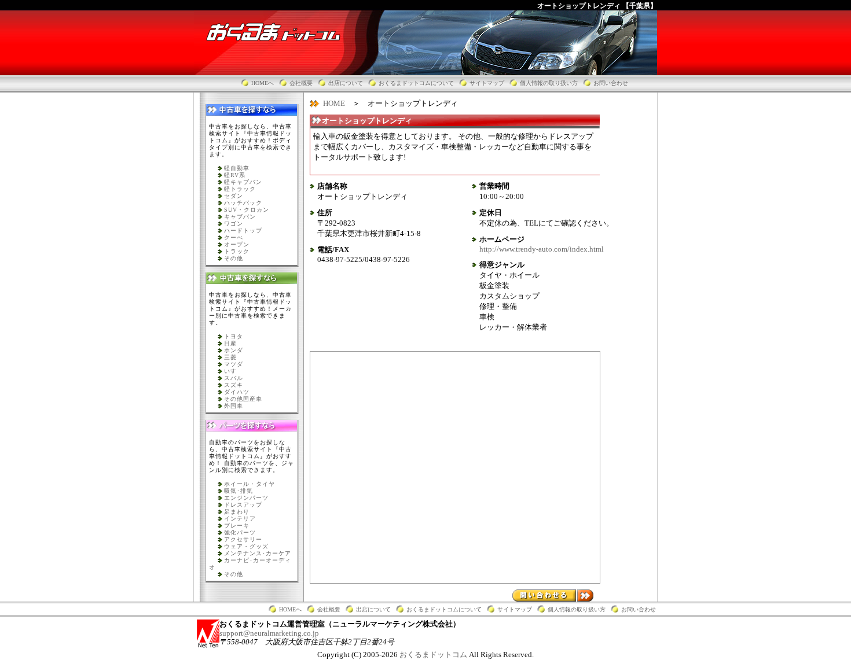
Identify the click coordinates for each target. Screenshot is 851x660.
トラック (237, 251)
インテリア (240, 518)
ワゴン (233, 223)
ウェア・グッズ (246, 546)
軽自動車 (237, 168)
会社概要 (301, 83)
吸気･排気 (238, 491)
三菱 (230, 357)
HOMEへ (262, 83)
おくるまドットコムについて (416, 83)
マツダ (233, 364)
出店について (345, 83)
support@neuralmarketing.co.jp (269, 633)
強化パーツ (240, 532)
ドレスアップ (243, 505)
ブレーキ (237, 525)
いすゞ (233, 371)
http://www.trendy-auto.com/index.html (541, 249)
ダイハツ (237, 392)
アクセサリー (243, 539)
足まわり (237, 511)
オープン (237, 244)
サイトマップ (486, 83)
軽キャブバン (243, 182)
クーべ (233, 237)
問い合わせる (552, 595)
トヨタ (233, 336)
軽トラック (240, 189)
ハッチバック (243, 203)
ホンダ (233, 350)
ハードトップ (243, 230)
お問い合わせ (610, 83)
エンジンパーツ (246, 498)
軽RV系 (234, 175)
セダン (233, 196)
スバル (233, 378)
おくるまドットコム (434, 654)
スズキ (233, 385)
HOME (334, 103)
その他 (233, 258)
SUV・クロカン (246, 210)
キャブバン (240, 216)
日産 (230, 343)
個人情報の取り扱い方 (549, 83)
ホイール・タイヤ (249, 484)
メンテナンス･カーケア (257, 553)
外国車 (233, 406)
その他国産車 (243, 399)
